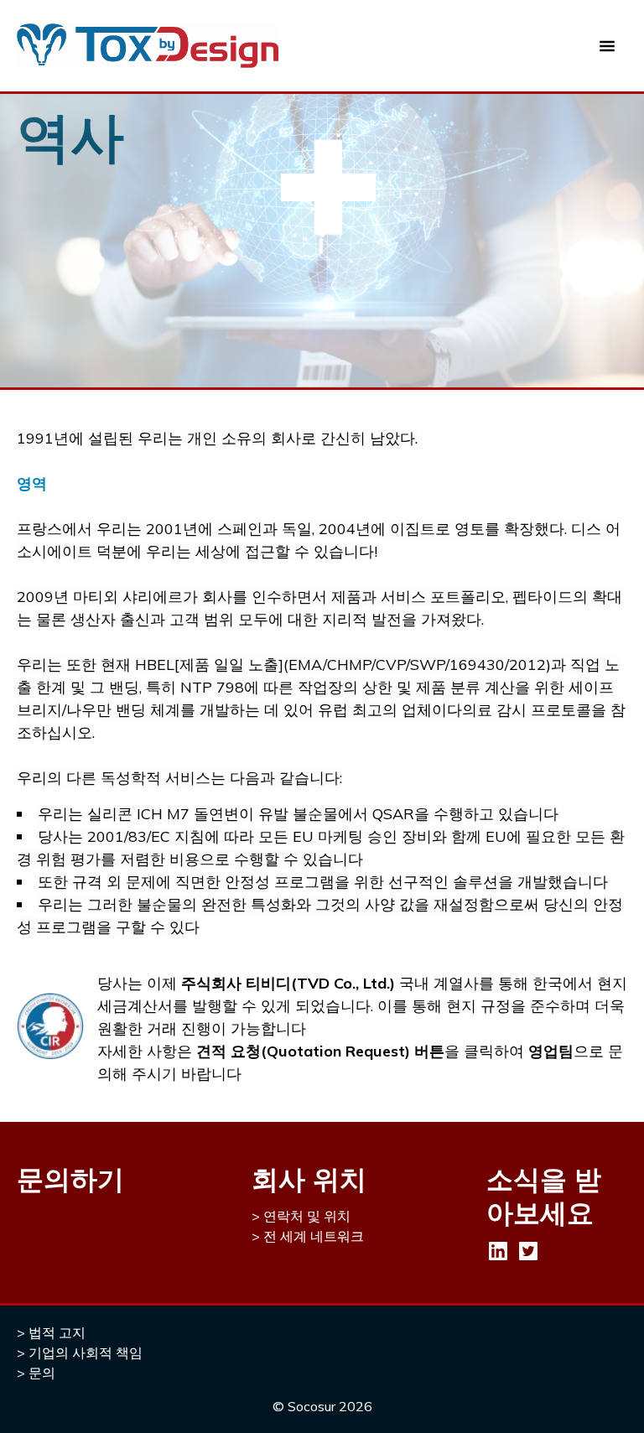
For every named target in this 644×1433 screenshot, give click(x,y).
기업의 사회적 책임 (86, 1352)
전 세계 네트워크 (313, 1236)
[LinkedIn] (498, 1251)
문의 (42, 1372)
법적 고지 (57, 1332)
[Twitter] (528, 1251)
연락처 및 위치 (307, 1215)
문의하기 (70, 1179)
